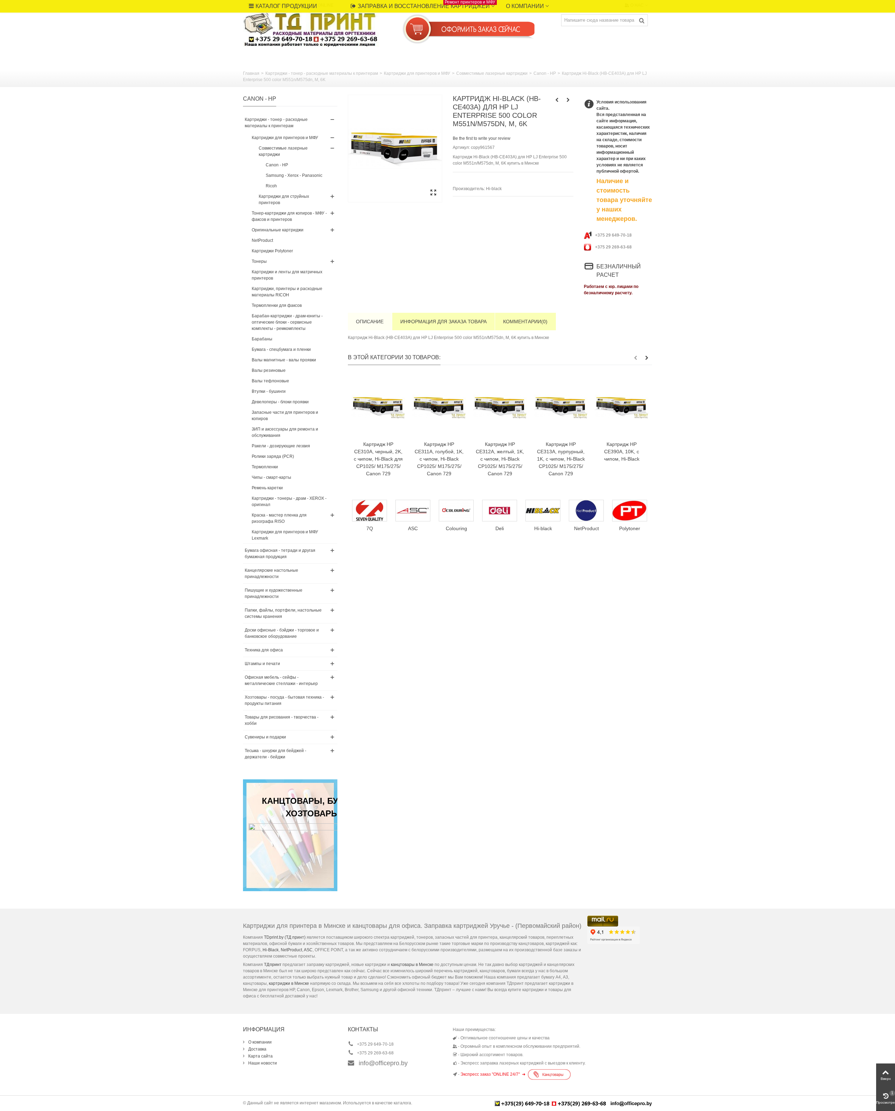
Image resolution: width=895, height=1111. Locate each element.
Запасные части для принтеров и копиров (285, 415)
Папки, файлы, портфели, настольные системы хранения (283, 613)
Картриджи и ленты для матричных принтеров (287, 275)
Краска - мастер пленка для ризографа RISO (279, 518)
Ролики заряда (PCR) (273, 456)
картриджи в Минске (289, 983)
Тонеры (259, 261)
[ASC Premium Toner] (369, 510)
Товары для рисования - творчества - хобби (281, 720)
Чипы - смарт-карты (271, 477)
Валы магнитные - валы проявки (284, 360)
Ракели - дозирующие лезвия (281, 445)
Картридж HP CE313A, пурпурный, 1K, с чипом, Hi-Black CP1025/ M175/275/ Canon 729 (561, 458)
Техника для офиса (264, 650)
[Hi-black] (499, 510)
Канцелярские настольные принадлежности (271, 573)
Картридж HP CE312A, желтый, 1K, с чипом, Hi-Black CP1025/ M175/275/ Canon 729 (500, 458)
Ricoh (271, 185)
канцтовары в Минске (412, 964)
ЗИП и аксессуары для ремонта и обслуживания (285, 432)
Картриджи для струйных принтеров (284, 199)
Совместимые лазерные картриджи (492, 73)
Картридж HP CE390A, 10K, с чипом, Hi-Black (621, 451)
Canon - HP (545, 73)
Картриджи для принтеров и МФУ (417, 73)
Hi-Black (271, 949)
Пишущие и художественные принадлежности (273, 593)
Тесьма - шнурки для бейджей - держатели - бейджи (275, 753)
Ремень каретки (267, 487)
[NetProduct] (542, 510)
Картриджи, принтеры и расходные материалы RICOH (287, 291)
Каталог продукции (286, 6)
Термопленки (265, 466)
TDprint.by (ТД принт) (285, 937)
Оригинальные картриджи (277, 230)
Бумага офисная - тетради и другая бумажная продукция (280, 553)
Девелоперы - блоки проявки (280, 401)
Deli (456, 528)
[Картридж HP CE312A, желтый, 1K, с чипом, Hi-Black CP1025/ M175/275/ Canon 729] (500, 406)
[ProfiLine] (629, 510)
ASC (308, 949)
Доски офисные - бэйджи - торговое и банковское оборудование (282, 633)
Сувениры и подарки (265, 737)
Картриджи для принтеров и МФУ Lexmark (285, 535)
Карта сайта (260, 1056)
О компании (525, 6)
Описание (370, 321)
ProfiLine (629, 528)
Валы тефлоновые (270, 380)
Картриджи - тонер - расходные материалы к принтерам (321, 73)
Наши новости (262, 1063)
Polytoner (586, 528)
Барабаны (262, 339)
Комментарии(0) (525, 321)
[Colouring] (412, 510)
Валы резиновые (269, 370)
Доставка (256, 1049)
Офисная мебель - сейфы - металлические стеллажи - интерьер (281, 680)
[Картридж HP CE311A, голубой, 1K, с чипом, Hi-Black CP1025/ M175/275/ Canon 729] (439, 406)
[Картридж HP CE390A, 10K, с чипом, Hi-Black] (622, 406)
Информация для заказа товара (443, 321)
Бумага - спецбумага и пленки (281, 349)
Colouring (413, 528)
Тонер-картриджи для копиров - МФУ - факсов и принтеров (289, 216)
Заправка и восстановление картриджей (426, 4)
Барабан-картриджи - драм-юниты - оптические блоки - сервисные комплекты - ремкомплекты (287, 322)
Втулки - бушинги (269, 391)
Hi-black (494, 188)
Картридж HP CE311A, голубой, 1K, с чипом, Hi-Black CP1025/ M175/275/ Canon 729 (439, 458)
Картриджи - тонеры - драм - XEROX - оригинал (289, 501)
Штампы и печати (262, 663)
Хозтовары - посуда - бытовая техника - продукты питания (284, 700)
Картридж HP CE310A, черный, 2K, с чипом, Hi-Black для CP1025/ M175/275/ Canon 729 (378, 458)
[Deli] (456, 510)
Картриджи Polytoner (272, 250)
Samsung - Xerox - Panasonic (294, 175)
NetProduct (262, 240)
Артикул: (461, 147)
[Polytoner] (586, 510)
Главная (251, 73)
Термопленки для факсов (277, 305)
